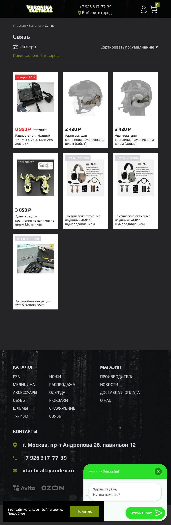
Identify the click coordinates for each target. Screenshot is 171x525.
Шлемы (20, 408)
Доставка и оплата (120, 392)
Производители (117, 376)
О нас (105, 400)
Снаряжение (62, 408)
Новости (109, 384)
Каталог (35, 25)
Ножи (55, 376)
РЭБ (16, 376)
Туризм (20, 416)
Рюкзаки (58, 400)
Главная (19, 25)
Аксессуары (25, 392)
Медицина (24, 384)
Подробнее (16, 513)
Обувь (19, 400)
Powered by (95, 471)
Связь (55, 416)
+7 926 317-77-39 (45, 458)
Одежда (57, 392)
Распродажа (62, 384)
